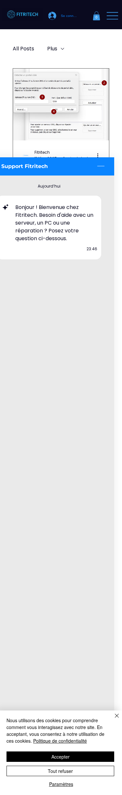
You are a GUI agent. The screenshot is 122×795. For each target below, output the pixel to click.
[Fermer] (113, 719)
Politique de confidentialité (60, 740)
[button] (96, 15)
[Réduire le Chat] (101, 166)
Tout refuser (60, 771)
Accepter (60, 756)
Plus (52, 48)
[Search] (50, 14)
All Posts (23, 48)
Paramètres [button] (61, 784)
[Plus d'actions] (100, 155)
